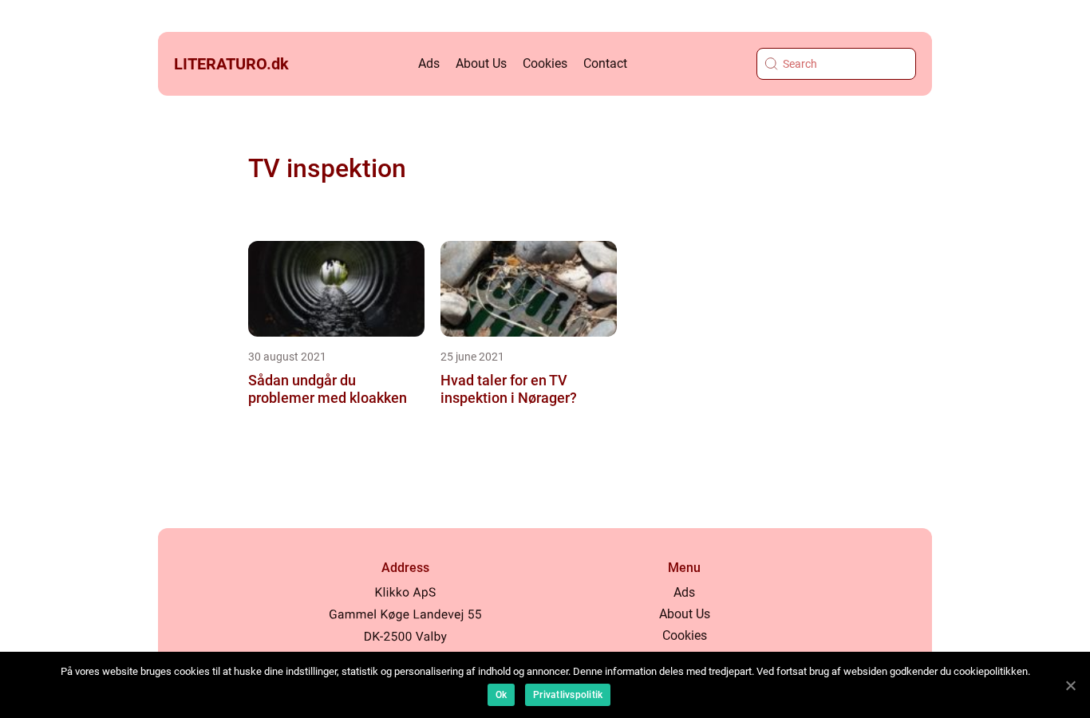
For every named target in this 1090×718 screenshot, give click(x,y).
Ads (429, 63)
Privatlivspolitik (567, 694)
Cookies (545, 63)
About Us (481, 63)
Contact (605, 63)
